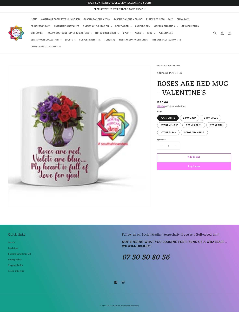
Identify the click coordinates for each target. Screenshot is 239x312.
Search (11, 242)
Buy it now (194, 166)
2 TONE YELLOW (169, 125)
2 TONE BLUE (211, 117)
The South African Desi (115, 306)
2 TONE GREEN (194, 125)
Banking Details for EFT (19, 254)
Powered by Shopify (131, 306)
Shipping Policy (15, 265)
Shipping (161, 106)
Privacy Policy (15, 259)
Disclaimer (13, 248)
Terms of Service (16, 271)
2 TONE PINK (216, 125)
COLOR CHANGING (194, 132)
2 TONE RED (189, 117)
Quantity (161, 139)
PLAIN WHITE (168, 117)
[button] (97, 26)
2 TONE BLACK (168, 132)
